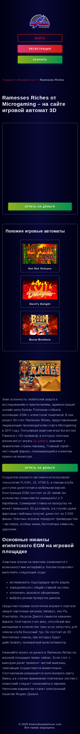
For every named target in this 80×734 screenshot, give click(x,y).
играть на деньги (40, 206)
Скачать (40, 59)
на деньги (40, 441)
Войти (40, 38)
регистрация (40, 48)
